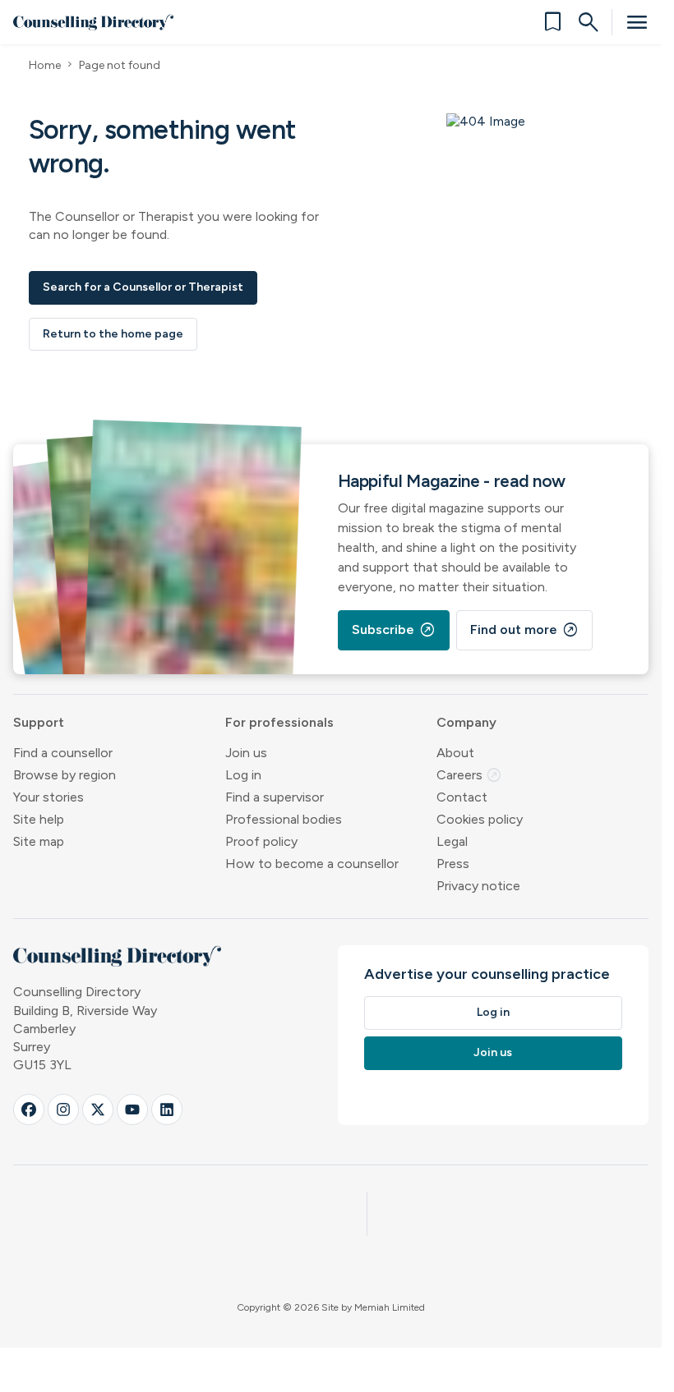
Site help (38, 819)
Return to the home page (113, 334)
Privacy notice (478, 886)
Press (452, 863)
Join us (246, 752)
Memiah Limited (389, 1307)
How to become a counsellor (312, 863)
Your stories (48, 797)
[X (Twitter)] (98, 1109)
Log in (243, 775)
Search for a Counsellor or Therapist (143, 287)
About (455, 752)
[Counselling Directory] (93, 22)
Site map (38, 841)
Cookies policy (479, 819)
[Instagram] (63, 1109)
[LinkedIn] (167, 1109)
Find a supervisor (274, 797)
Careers (469, 774)
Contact (461, 797)
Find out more (524, 630)
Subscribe (394, 630)
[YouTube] (132, 1109)
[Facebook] (29, 1109)
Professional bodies (283, 819)
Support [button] (38, 722)
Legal (452, 841)
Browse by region (64, 775)
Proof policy (261, 841)
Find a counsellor (63, 752)
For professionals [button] (279, 722)
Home (45, 65)
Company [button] (466, 722)
